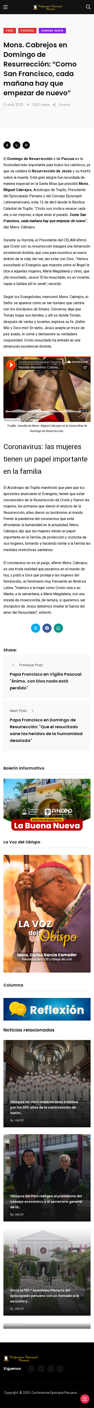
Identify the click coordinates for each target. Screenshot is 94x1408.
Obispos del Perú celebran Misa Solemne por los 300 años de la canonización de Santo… (44, 1107)
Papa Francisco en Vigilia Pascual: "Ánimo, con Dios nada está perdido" (46, 681)
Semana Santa (52, 30)
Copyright (11, 1393)
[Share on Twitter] (16, 145)
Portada (27, 30)
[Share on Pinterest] (26, 145)
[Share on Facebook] (7, 145)
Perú (9, 30)
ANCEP (19, 1120)
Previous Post (31, 665)
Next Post (18, 710)
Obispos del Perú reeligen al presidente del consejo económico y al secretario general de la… (46, 1201)
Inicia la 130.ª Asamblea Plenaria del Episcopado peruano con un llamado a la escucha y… (44, 1296)
